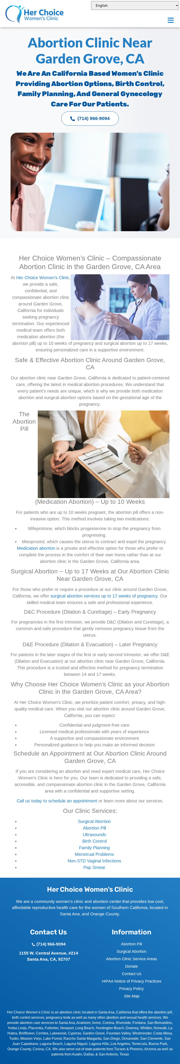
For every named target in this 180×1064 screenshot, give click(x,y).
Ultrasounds (94, 834)
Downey (132, 1028)
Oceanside (130, 1038)
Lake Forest (52, 1038)
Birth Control (94, 841)
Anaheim (83, 1023)
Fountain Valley (118, 1033)
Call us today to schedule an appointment (57, 800)
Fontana (139, 1023)
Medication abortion (36, 548)
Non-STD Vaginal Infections (94, 860)
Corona (108, 1023)
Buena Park (158, 1044)
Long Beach (84, 1028)
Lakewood (58, 1033)
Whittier (146, 1028)
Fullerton (52, 1028)
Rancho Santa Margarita (82, 1038)
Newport (67, 1028)
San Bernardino (159, 1023)
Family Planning (94, 847)
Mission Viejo (30, 1038)
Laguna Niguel (75, 1044)
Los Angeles (120, 1044)
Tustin (14, 1038)
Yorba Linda (17, 1028)
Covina (38, 1049)
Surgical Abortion (94, 821)
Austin (77, 1054)
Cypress (74, 1033)
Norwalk (160, 1028)
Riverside (123, 1023)
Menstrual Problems (94, 854)
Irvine (96, 1023)
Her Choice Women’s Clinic (42, 277)
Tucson (120, 1049)
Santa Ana (67, 1023)
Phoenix (136, 1049)
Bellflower (26, 1033)
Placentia (35, 1028)
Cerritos (42, 1033)
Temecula (139, 1044)
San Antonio (108, 1054)
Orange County (19, 1049)
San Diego (111, 1038)
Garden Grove (94, 1033)
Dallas (89, 1054)
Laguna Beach (51, 1044)
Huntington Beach (110, 1028)
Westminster (141, 1033)
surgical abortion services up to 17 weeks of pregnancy (103, 596)
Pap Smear (94, 867)
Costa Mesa (162, 1033)
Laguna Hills (99, 1044)
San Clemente (151, 1038)
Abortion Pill (94, 828)
